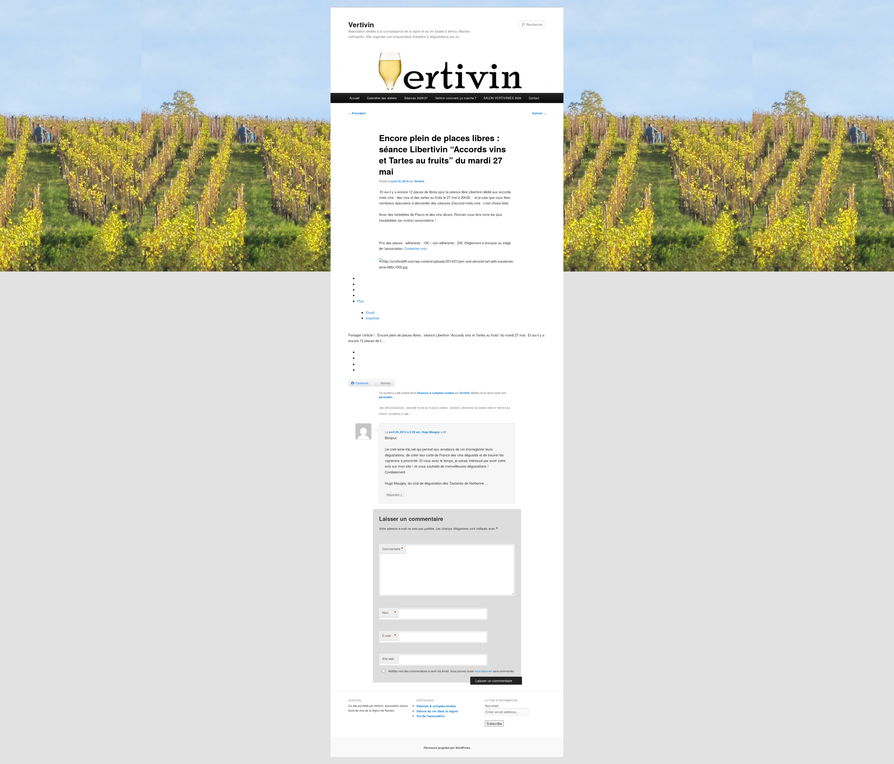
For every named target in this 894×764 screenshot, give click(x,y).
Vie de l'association (431, 716)
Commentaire (392, 549)
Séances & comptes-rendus (435, 393)
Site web (388, 658)
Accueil (354, 98)
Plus (360, 301)
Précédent (357, 113)
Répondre (394, 494)
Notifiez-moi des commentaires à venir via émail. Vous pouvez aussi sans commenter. (451, 671)
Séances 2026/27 (416, 98)
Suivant (539, 113)
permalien (385, 397)
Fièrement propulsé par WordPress (447, 748)
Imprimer (372, 318)
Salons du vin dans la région (437, 711)
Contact (534, 98)
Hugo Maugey (431, 432)
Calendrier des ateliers (382, 98)
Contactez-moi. (415, 248)
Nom (389, 612)
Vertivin (361, 24)
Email (370, 312)
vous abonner (483, 671)
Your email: (492, 706)
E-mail (389, 635)
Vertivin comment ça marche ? (455, 98)
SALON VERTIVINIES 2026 (502, 98)
